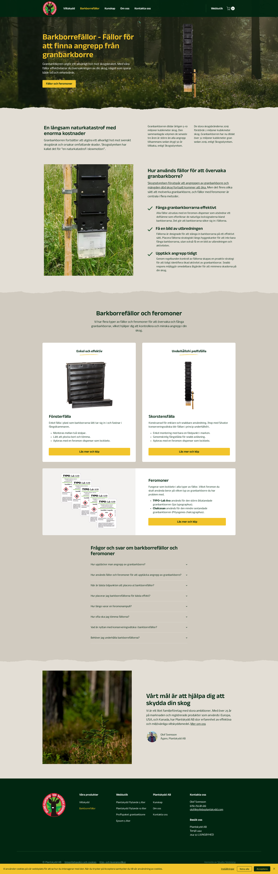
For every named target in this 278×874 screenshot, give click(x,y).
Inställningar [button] (227, 868)
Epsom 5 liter (123, 821)
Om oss (157, 808)
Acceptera (262, 869)
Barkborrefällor (87, 808)
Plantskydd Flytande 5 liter (130, 802)
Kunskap (157, 802)
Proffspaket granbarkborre (130, 814)
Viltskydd (84, 802)
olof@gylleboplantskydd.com (206, 809)
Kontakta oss (160, 814)
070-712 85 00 (198, 805)
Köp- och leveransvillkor (113, 862)
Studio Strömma (227, 862)
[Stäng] (274, 868)
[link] (231, 8)
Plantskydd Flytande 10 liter (131, 808)
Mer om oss (198, 724)
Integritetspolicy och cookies (80, 862)
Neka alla (244, 869)
